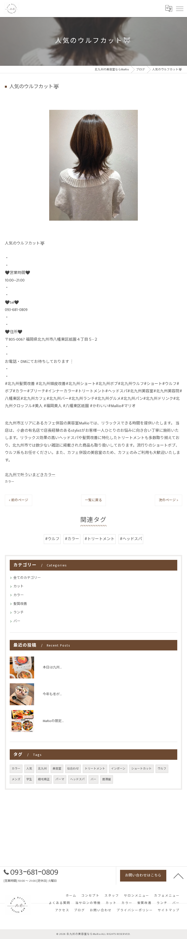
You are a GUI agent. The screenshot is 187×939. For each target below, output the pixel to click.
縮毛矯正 (44, 779)
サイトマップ (169, 910)
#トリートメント (99, 539)
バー (16, 621)
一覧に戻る (93, 500)
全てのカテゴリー (27, 578)
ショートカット (141, 768)
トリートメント (95, 768)
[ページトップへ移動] (178, 876)
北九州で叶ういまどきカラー (30, 475)
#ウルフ (52, 539)
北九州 (42, 768)
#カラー (72, 539)
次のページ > (168, 500)
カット (18, 586)
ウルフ (162, 768)
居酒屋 (106, 779)
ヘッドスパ (77, 779)
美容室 (57, 768)
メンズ (16, 779)
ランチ (18, 612)
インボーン (118, 768)
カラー (9, 481)
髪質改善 (20, 604)
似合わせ (73, 768)
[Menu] (179, 8)
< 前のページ (18, 500)
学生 (29, 779)
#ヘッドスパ (131, 539)
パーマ (60, 779)
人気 (29, 768)
